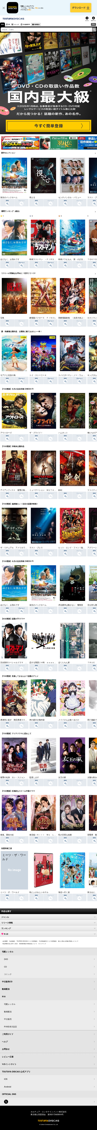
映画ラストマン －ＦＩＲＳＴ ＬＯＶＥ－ (48, 259)
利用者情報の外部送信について (28, 944)
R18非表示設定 (10, 1026)
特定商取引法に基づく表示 (10, 944)
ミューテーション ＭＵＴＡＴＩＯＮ (45, 490)
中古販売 (8, 1019)
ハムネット (63, 432)
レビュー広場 (7, 1056)
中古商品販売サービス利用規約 (48, 941)
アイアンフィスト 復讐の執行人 (14, 490)
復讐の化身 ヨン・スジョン (12, 777)
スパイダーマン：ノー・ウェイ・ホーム (75, 375)
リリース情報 (7, 923)
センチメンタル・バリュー (69, 197)
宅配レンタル (9, 1004)
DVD (2, 24)
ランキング (6, 928)
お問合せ (6, 1049)
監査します (34, 777)
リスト (87, 20)
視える (32, 197)
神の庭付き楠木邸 (37, 719)
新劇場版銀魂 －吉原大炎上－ (71, 317)
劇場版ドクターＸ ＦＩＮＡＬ (42, 317)
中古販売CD (26, 24)
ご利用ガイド (7, 1034)
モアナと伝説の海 (8, 375)
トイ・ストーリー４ (37, 375)
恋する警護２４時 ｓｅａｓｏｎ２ (44, 662)
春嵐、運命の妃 (7, 834)
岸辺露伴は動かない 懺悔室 (70, 605)
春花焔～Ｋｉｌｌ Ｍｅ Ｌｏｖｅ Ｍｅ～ (48, 834)
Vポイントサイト (9, 1064)
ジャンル (5, 917)
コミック (16, 24)
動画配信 (37, 24)
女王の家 (62, 777)
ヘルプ (5, 1041)
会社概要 (5, 941)
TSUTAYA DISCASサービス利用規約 (27, 941)
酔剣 (60, 490)
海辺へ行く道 (64, 892)
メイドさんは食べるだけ (68, 719)
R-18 (6, 934)
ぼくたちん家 (64, 662)
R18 (93, 24)
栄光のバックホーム (8, 197)
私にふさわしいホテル (38, 892)
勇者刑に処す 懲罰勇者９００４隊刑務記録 (19, 719)
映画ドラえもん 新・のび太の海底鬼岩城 (76, 259)
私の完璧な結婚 (65, 834)
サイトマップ (42, 944)
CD (9, 24)
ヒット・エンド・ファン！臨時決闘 (73, 547)
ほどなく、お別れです (9, 259)
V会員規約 (12, 941)
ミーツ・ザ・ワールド (9, 892)
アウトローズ (6, 432)
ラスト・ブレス (36, 547)
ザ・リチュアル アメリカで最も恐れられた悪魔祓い (23, 547)
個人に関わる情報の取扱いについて (68, 941)
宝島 (2, 317)
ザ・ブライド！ (36, 432)
